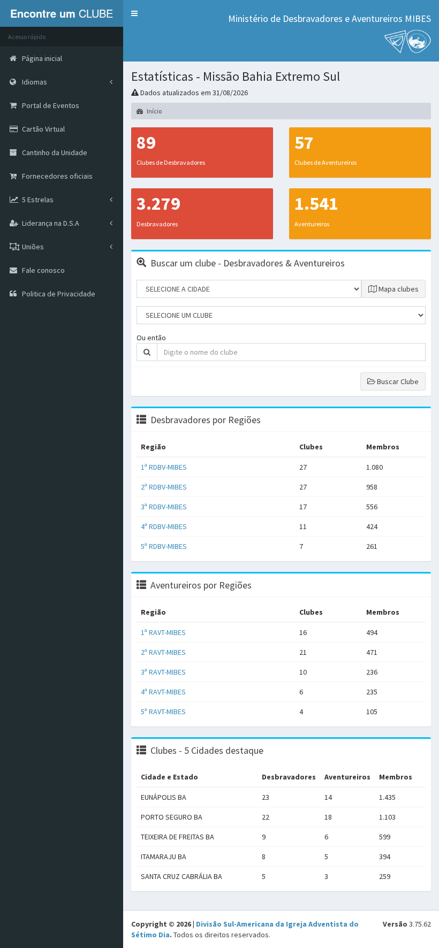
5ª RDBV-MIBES (164, 546)
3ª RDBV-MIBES (164, 506)
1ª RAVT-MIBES (163, 632)
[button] (134, 13)
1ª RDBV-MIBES (164, 467)
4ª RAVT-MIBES (163, 692)
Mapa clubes (398, 289)
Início (154, 111)
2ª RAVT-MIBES (163, 652)
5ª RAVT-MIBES (163, 711)
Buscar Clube (397, 381)
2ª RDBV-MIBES (164, 487)
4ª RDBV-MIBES (164, 526)
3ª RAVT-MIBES (163, 672)
